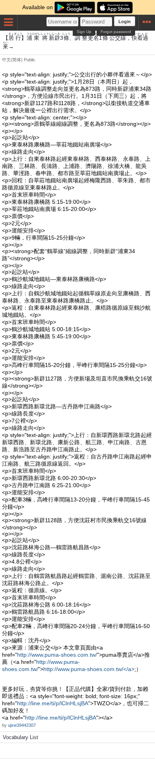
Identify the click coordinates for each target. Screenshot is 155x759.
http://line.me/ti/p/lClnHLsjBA (52, 703)
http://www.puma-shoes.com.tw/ (57, 655)
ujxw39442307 (22, 725)
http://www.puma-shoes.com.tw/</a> (88, 669)
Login (124, 21)
